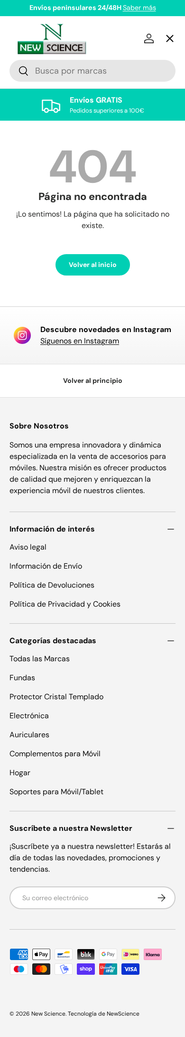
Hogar (19, 773)
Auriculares (29, 735)
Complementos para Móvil (55, 754)
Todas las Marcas (39, 659)
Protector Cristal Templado (56, 697)
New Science (48, 1014)
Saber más (139, 7)
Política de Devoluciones (51, 585)
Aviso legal (27, 547)
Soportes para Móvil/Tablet (56, 792)
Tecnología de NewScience (103, 1014)
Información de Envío (45, 566)
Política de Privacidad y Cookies (64, 604)
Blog (25, 365)
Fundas (22, 678)
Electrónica (29, 716)
